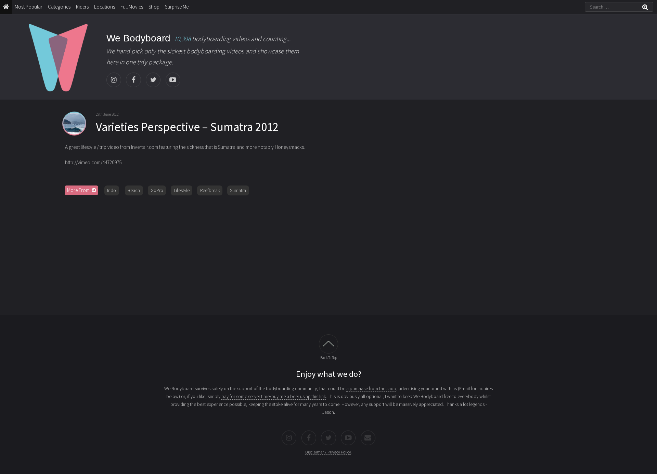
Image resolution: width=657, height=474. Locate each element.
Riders (82, 6)
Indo (111, 190)
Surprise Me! (177, 6)
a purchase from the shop (371, 388)
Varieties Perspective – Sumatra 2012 (187, 126)
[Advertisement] (328, 253)
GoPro (157, 190)
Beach (134, 190)
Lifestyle (182, 190)
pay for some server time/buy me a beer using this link (273, 396)
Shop (154, 6)
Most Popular (28, 6)
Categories (59, 6)
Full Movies (131, 6)
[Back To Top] (328, 344)
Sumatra (238, 190)
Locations (104, 6)
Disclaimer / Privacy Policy (328, 451)
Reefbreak (210, 190)
